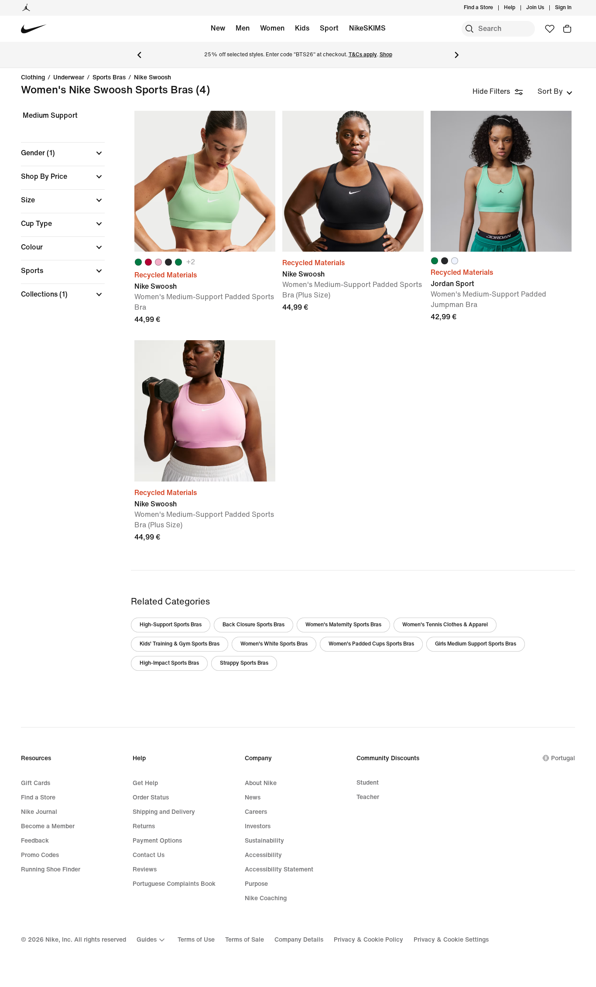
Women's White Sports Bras (274, 644)
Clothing (33, 78)
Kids (302, 28)
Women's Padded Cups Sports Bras (371, 644)
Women (272, 28)
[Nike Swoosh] (204, 181)
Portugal (563, 758)
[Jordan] (26, 8)
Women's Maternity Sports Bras (343, 625)
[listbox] (555, 91)
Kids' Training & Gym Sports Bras (179, 644)
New (218, 28)
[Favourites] (550, 29)
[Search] (469, 29)
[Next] (457, 55)
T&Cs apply (363, 55)
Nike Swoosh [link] (152, 78)
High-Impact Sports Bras (169, 663)
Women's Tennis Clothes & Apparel (445, 625)
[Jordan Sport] (501, 181)
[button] (63, 153)
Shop (386, 55)
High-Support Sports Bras (171, 625)
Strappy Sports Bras (244, 663)
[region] (56, 212)
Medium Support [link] (50, 115)
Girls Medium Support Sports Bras (475, 644)
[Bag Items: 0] (567, 29)
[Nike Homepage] (34, 29)
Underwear (68, 78)
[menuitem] (518, 8)
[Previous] (139, 55)
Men (243, 28)
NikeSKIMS (367, 28)
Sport (329, 28)
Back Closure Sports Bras (253, 625)
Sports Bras (109, 78)
